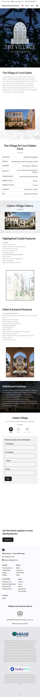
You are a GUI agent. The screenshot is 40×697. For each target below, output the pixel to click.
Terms (20, 584)
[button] (20, 220)
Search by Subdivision (9, 584)
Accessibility (22, 589)
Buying (4, 572)
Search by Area (6, 589)
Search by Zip (6, 586)
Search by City (6, 582)
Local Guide (6, 579)
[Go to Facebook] (3, 550)
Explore (4, 565)
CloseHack (25, 623)
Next (8, 479)
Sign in (32, 5)
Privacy (20, 582)
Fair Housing (22, 591)
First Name (10, 444)
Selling (4, 575)
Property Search (7, 568)
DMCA (20, 586)
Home (18, 575)
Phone (9, 460)
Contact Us (7, 540)
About (18, 565)
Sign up (27, 5)
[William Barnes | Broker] (20, 606)
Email (8, 469)
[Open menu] (37, 5)
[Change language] (22, 5)
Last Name (10, 452)
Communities (6, 570)
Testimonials (20, 572)
